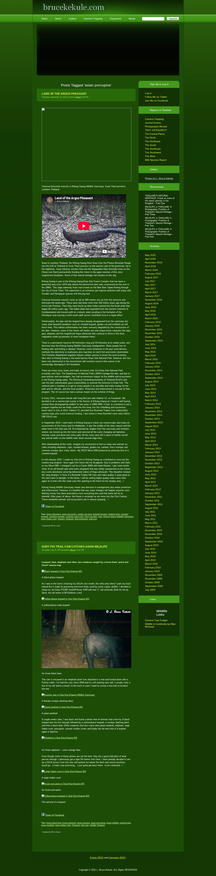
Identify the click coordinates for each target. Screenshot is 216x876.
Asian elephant (69, 823)
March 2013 (151, 444)
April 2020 (150, 258)
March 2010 (151, 563)
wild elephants (81, 519)
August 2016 (151, 303)
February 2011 (153, 526)
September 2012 (154, 467)
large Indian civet (49, 519)
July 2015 (150, 344)
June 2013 (150, 433)
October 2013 (152, 418)
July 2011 (150, 511)
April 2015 (150, 355)
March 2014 (151, 400)
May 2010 (150, 556)
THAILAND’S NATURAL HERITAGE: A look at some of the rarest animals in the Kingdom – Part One (159, 199)
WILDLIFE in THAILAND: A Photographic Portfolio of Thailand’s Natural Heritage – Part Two (159, 222)
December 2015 (153, 329)
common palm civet (75, 516)
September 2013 (154, 422)
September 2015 (154, 340)
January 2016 (152, 325)
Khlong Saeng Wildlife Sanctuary (118, 516)
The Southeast (153, 148)
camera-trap (125, 823)
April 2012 (150, 482)
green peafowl (47, 825)
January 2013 (152, 452)
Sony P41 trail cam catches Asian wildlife (74, 546)
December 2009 (153, 575)
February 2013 (153, 448)
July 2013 (150, 430)
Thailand (76, 825)
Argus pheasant (53, 514)
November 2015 (153, 333)
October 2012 (152, 463)
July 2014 (150, 385)
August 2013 (151, 426)
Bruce (78, 97)
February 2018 (153, 273)
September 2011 (154, 504)
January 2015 (152, 366)
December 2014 (153, 370)
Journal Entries (153, 122)
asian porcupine (69, 514)
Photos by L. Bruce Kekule (159, 178)
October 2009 (152, 582)
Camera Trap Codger (156, 620)
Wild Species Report (156, 160)
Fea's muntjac (91, 516)
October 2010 (152, 537)
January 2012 (152, 493)
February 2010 (153, 567)
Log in (148, 93)
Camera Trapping (154, 119)
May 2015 (150, 351)
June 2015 (150, 348)
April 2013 (150, 441)
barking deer (114, 514)
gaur (100, 516)
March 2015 (151, 359)
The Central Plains (155, 134)
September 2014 (154, 377)
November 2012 (153, 459)
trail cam (85, 825)
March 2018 (151, 270)
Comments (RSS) (117, 857)
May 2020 (150, 255)
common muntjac (57, 516)
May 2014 (150, 392)
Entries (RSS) (96, 857)
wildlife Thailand (97, 825)
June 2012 (150, 474)
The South (150, 145)
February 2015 (153, 363)
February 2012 (153, 489)
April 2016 (150, 314)
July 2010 (150, 549)
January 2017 (152, 296)
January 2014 (152, 407)
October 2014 (152, 374)
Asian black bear (53, 823)
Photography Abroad (156, 126)
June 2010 (150, 552)
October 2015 (152, 337)
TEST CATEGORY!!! (156, 130)
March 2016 (151, 318)
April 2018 (150, 266)
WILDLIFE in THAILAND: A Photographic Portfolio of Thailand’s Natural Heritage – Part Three (159, 211)
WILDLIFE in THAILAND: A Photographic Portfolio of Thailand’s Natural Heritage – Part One (159, 233)
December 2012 (153, 456)
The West (150, 156)
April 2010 (150, 560)
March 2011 (151, 523)
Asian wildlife (112, 823)
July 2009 (150, 589)
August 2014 (151, 381)
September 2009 (154, 586)
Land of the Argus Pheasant (64, 93)
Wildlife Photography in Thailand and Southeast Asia (73, 5)
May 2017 (150, 284)
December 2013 (153, 411)
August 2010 (151, 545)
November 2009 (153, 578)
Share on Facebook (54, 506)
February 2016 (153, 322)
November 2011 (153, 496)
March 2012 (151, 485)
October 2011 (152, 500)
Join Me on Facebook (156, 100)
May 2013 (150, 437)
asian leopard (83, 823)
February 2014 (153, 404)
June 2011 (150, 515)
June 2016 (150, 307)
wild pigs (93, 519)
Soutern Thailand (66, 519)
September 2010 (154, 541)
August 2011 (151, 508)
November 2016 (153, 299)
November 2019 (153, 262)
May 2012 (150, 478)
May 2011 (150, 519)
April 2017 (150, 288)
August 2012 (151, 470)
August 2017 (151, 277)
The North (150, 137)
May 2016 (150, 311)
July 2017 (150, 281)
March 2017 (151, 292)
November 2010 (153, 534)
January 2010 (152, 571)
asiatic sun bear (85, 514)
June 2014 (150, 389)
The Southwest (153, 152)
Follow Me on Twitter (156, 97)
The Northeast (152, 141)
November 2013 (153, 415)
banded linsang (100, 514)
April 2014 (150, 396)
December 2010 (153, 530)
